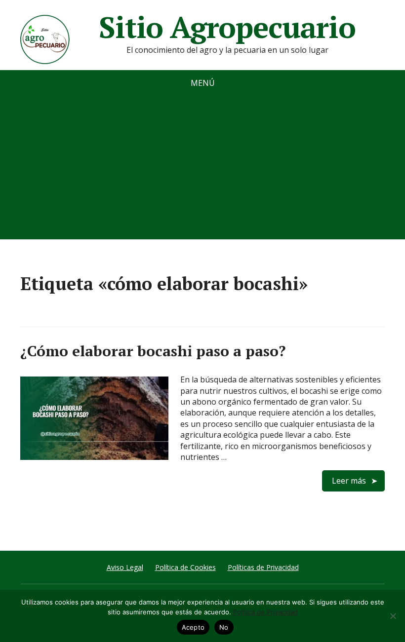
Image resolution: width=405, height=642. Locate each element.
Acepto (193, 627)
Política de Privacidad (265, 612)
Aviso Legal (125, 567)
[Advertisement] (202, 170)
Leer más (349, 480)
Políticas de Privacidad (263, 567)
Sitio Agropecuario (227, 27)
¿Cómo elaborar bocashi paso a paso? (152, 351)
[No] (393, 616)
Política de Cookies (185, 567)
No (224, 627)
